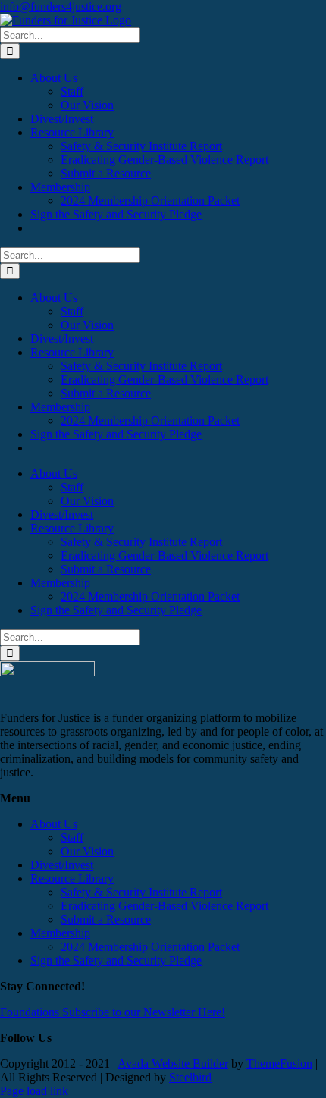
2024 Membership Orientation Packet (150, 946)
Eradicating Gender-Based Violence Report (164, 905)
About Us (53, 823)
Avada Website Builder (173, 1063)
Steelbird (190, 1077)
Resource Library (72, 878)
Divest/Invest (61, 864)
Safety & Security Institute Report (141, 892)
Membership (60, 933)
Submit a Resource (106, 919)
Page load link (34, 1090)
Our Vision (87, 851)
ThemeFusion (279, 1063)
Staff (72, 837)
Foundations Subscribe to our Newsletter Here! (112, 1011)
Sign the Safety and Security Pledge (116, 960)
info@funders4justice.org (60, 6)
